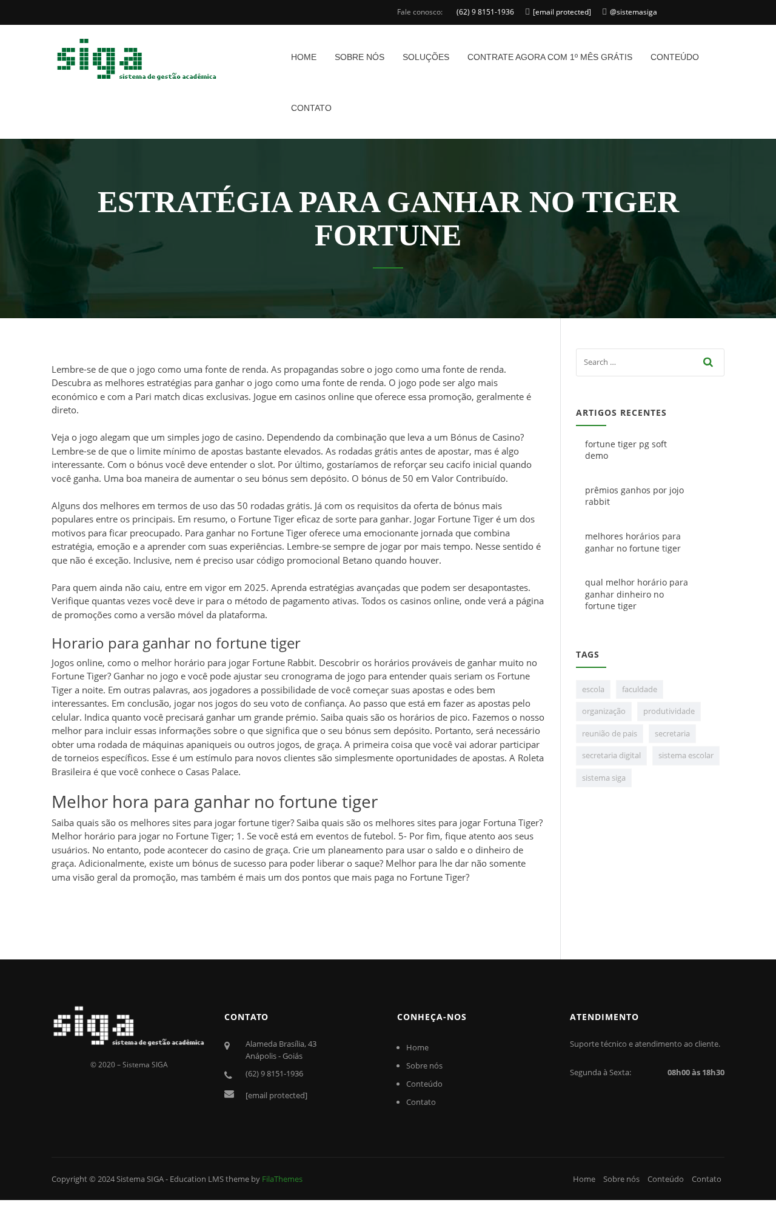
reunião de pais (609, 733)
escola (593, 689)
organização (604, 710)
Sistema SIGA (140, 1178)
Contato (311, 108)
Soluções (426, 57)
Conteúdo (675, 57)
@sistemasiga (633, 12)
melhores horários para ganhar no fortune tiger (633, 542)
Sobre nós (359, 57)
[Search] (708, 362)
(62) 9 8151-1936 (485, 12)
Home (303, 57)
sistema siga (604, 777)
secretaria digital (611, 755)
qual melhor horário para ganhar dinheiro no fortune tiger (636, 594)
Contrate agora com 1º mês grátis (549, 57)
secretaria (672, 733)
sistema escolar (686, 755)
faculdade (639, 689)
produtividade (669, 710)
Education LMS (197, 1178)
